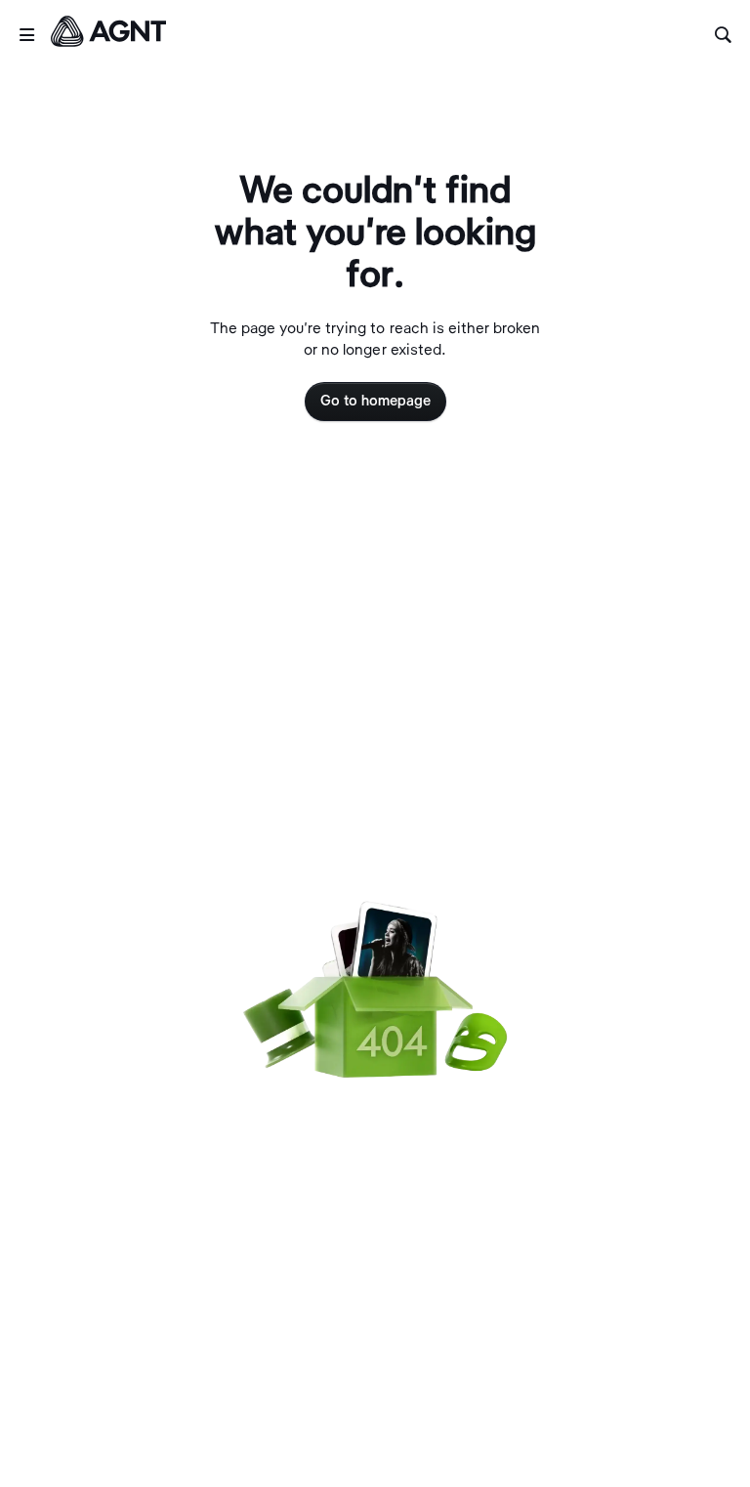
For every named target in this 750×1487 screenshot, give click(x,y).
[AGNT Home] (108, 35)
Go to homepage (375, 401)
